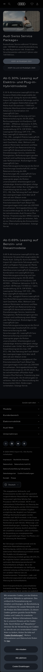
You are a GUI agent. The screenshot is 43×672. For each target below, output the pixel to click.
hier (8, 641)
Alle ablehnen (21, 658)
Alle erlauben (21, 649)
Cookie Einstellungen (21, 666)
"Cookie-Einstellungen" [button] (13, 635)
